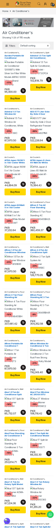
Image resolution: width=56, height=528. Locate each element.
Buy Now (15, 98)
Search (39, 4)
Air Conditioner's (12, 53)
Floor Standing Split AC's (40, 203)
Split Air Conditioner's (39, 54)
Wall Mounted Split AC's (39, 248)
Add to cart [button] (23, 90)
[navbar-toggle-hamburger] (8, 4)
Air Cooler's (10, 157)
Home (5, 11)
